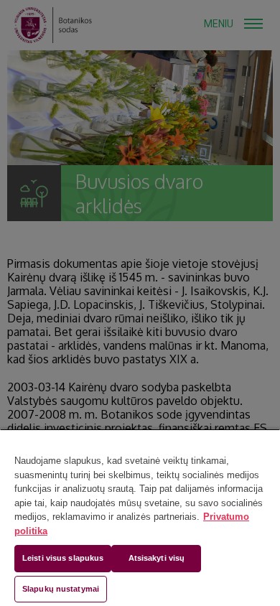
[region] (140, 517)
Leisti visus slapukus (62, 558)
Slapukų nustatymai (60, 588)
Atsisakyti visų (157, 558)
